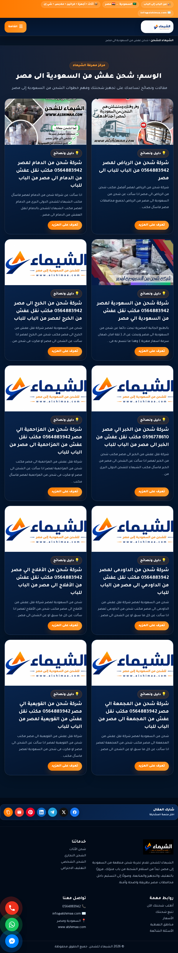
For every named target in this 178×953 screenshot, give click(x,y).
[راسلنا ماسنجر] (12, 941)
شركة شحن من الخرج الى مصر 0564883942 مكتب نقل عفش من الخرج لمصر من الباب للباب (48, 311)
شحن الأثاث (77, 849)
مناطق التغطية (161, 925)
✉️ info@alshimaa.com (155, 13)
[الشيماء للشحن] (157, 26)
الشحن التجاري (75, 856)
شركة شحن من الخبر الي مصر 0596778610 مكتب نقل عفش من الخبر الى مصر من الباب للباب (132, 437)
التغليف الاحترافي (73, 868)
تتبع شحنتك (164, 912)
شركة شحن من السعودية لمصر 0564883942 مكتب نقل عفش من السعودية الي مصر (133, 311)
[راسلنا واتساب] (12, 924)
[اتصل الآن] (12, 908)
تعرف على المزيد (151, 225)
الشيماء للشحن (162, 40)
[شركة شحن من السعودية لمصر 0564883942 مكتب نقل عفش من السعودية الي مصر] (132, 262)
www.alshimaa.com (72, 927)
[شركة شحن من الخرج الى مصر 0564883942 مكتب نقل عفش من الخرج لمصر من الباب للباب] (45, 262)
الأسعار (168, 918)
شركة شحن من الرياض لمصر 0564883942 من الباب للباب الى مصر (134, 171)
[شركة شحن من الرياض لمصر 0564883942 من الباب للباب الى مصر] (132, 122)
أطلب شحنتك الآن (160, 906)
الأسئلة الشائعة (161, 931)
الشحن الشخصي (73, 862)
